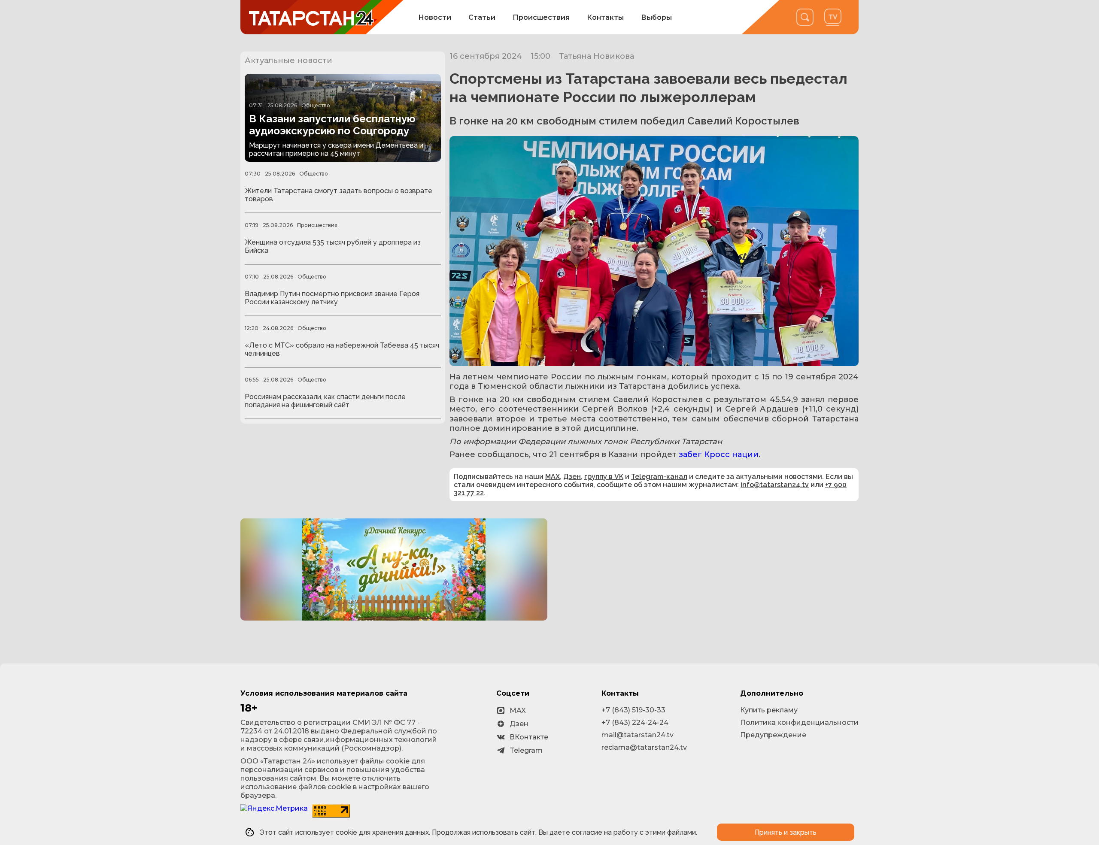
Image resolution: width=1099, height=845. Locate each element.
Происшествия (541, 17)
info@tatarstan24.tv (775, 485)
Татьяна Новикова (596, 56)
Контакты (605, 17)
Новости (434, 17)
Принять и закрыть (786, 832)
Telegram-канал (659, 476)
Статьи (481, 17)
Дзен (572, 476)
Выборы (656, 17)
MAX (552, 476)
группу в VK (603, 476)
